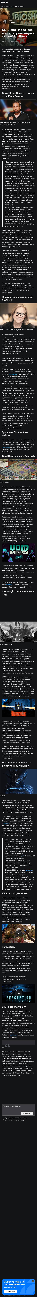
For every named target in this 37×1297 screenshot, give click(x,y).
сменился (29, 870)
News (8, 7)
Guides (20, 7)
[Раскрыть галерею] (18, 109)
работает (13, 1035)
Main (3, 7)
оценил (8, 585)
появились (6, 447)
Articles (14, 7)
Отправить (27, 1113)
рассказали (13, 374)
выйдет (21, 856)
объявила (5, 823)
